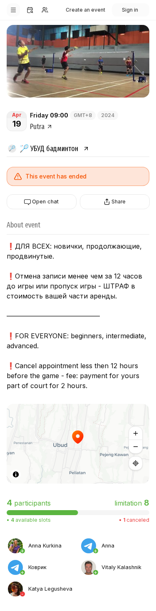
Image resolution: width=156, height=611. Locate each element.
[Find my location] (135, 463)
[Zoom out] (135, 446)
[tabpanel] (78, 567)
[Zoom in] (135, 433)
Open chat (45, 202)
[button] (77, 443)
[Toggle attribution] (16, 474)
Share (118, 201)
